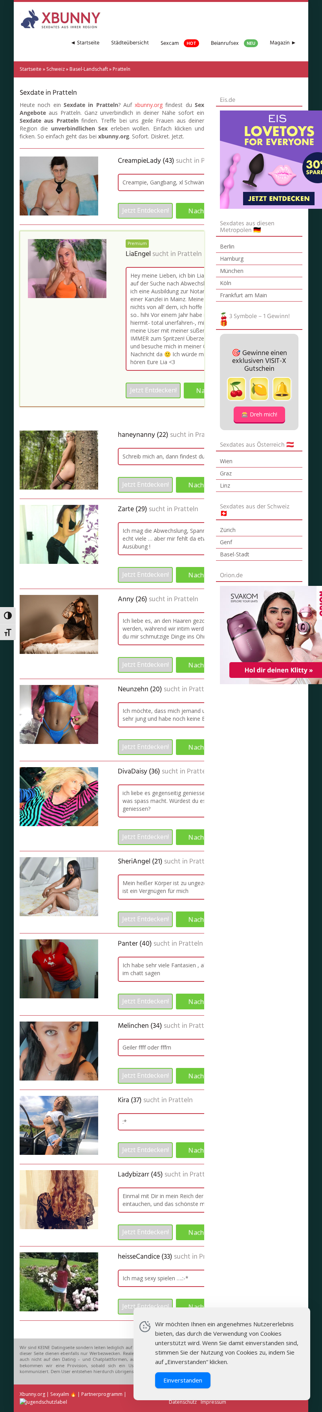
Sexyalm (59, 1394)
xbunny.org (149, 105)
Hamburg (231, 258)
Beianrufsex (233, 43)
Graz (226, 473)
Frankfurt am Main (243, 295)
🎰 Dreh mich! (259, 414)
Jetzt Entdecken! (145, 210)
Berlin (227, 246)
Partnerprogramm (102, 1394)
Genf (226, 542)
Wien (226, 461)
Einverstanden (182, 1380)
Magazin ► (283, 43)
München (231, 270)
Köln (225, 283)
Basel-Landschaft (89, 69)
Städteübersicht (130, 43)
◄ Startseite (84, 43)
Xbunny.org (32, 1394)
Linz (225, 485)
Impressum (213, 1402)
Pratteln (189, 254)
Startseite (31, 69)
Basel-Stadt (234, 554)
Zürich (228, 530)
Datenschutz (183, 1402)
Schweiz (55, 69)
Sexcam (178, 43)
